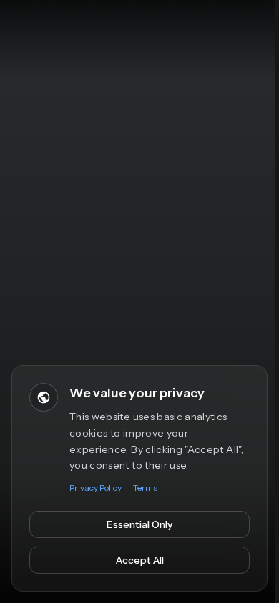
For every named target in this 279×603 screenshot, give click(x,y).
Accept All (140, 560)
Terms (145, 487)
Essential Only (139, 524)
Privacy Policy (95, 487)
